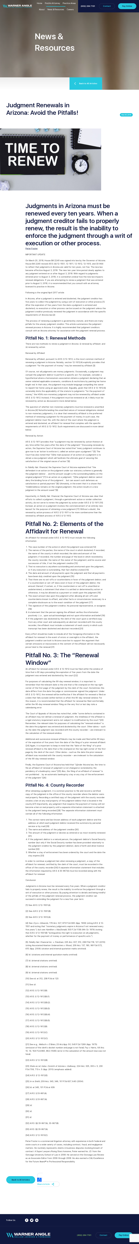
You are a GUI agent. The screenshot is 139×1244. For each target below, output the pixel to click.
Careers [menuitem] (70, 9)
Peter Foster (32, 248)
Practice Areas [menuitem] (69, 3)
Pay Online (127, 6)
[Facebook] (26, 1220)
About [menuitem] (42, 9)
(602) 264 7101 (88, 6)
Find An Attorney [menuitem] (52, 3)
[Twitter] (31, 1220)
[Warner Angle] (17, 6)
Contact (107, 6)
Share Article (43, 1184)
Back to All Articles (88, 83)
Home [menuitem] (39, 3)
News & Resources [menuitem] (56, 9)
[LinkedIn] (36, 1220)
